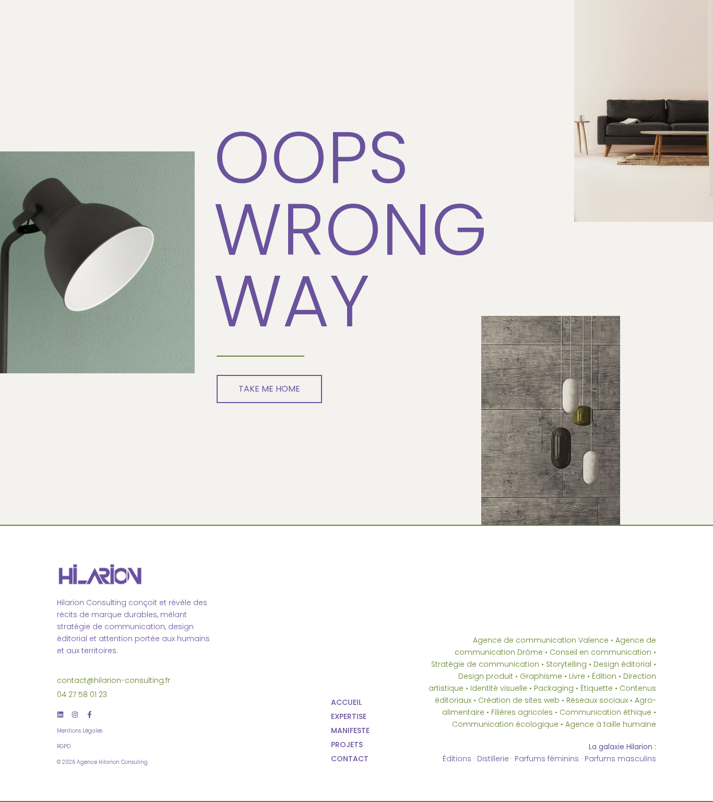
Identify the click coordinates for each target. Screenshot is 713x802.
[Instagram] (75, 714)
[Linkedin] (60, 714)
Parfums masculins (620, 758)
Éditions (457, 758)
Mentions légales (79, 731)
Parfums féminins (547, 758)
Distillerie (493, 758)
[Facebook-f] (89, 714)
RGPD (63, 746)
